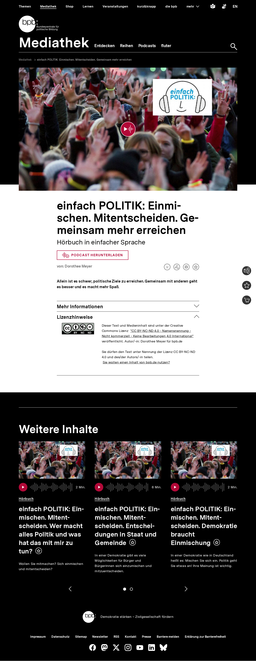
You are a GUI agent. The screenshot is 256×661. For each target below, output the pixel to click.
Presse (146, 636)
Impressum (38, 636)
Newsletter (100, 636)
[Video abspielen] (128, 129)
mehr (192, 6)
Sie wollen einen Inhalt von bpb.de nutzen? (136, 362)
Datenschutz (60, 636)
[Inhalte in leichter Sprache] (212, 7)
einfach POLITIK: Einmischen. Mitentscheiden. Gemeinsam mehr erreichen (84, 59)
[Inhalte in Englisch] (235, 7)
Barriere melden (168, 636)
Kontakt (130, 636)
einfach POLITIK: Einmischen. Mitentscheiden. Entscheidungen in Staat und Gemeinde (127, 526)
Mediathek (25, 59)
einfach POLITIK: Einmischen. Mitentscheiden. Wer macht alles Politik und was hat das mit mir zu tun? (51, 530)
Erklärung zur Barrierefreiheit (205, 636)
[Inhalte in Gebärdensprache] (224, 7)
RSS (116, 636)
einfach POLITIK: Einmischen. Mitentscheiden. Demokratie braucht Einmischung (204, 526)
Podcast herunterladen (97, 255)
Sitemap (81, 636)
